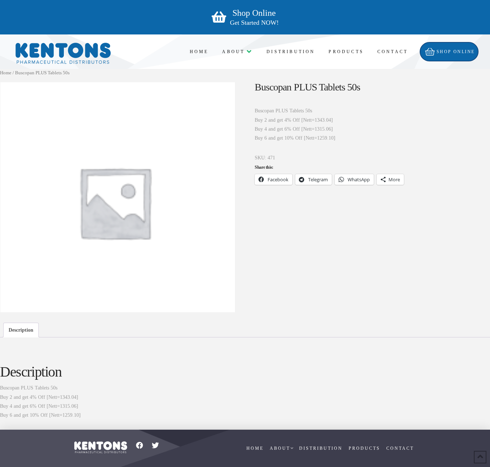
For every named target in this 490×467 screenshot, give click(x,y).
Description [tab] (21, 330)
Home (5, 72)
